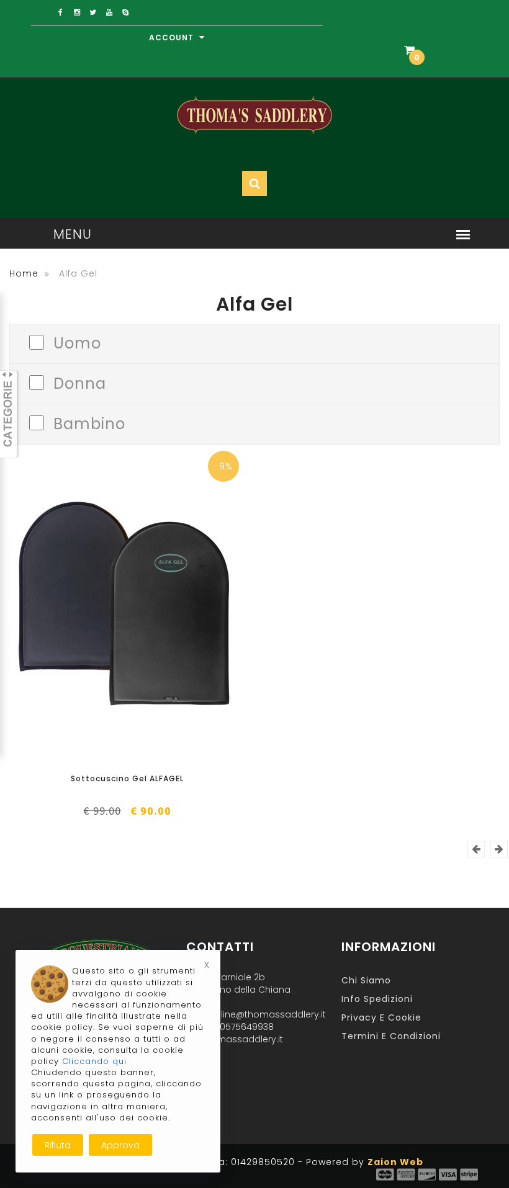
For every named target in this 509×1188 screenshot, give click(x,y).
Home (23, 273)
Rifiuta (58, 1145)
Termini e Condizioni (391, 1036)
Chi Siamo (366, 980)
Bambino (89, 423)
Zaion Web (395, 1162)
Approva (120, 1145)
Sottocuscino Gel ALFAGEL (127, 778)
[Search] (442, 90)
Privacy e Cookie (381, 1017)
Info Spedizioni (377, 999)
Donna (79, 382)
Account (172, 37)
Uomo (77, 342)
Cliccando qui (94, 1061)
